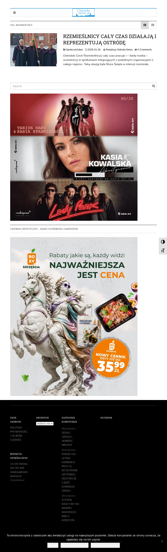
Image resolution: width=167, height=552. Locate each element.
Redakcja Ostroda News (119, 49)
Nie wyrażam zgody (74, 545)
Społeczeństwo (74, 49)
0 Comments (145, 49)
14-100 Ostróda (18, 463)
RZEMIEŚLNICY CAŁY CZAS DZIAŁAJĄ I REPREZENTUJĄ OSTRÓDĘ (109, 39)
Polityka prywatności (105, 545)
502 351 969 (17, 468)
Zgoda (53, 545)
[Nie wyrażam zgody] (162, 541)
